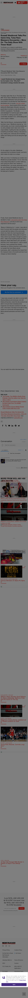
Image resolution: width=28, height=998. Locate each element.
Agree (14, 984)
